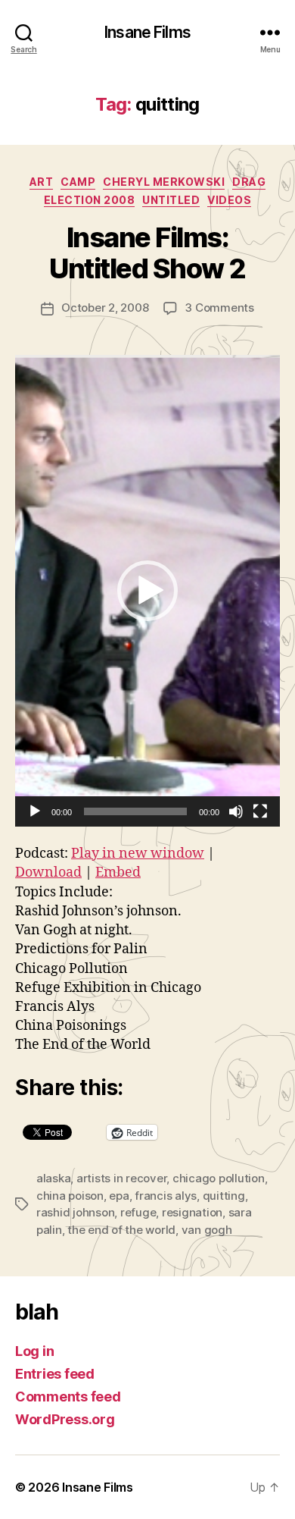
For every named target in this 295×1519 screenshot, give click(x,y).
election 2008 (89, 199)
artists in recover (121, 1178)
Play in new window (137, 853)
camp (78, 181)
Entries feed (55, 1374)
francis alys (166, 1195)
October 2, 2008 (104, 307)
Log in (34, 1351)
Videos (229, 199)
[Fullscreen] (260, 811)
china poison (70, 1195)
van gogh (207, 1229)
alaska (53, 1178)
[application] (147, 591)
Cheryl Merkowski (164, 181)
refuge (138, 1212)
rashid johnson (75, 1212)
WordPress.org (65, 1419)
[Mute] (236, 811)
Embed (118, 872)
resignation (192, 1212)
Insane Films (147, 32)
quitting (224, 1195)
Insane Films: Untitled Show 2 (147, 253)
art (42, 181)
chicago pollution (218, 1178)
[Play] (34, 811)
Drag (249, 181)
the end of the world (121, 1229)
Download (48, 872)
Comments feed (68, 1396)
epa (119, 1195)
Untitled (171, 199)
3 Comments (219, 307)
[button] (147, 590)
